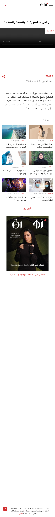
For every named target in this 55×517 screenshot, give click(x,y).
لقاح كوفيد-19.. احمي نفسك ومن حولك (14, 172)
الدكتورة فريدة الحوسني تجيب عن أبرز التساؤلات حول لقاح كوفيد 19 (41, 172)
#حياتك (23, 140)
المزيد (28, 209)
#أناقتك (50, 140)
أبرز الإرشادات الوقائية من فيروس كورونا (15, 199)
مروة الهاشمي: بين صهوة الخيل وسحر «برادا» (42, 146)
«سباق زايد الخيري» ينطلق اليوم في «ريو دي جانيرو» (15, 146)
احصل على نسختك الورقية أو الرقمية (27, 275)
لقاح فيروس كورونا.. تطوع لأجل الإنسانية (42, 199)
